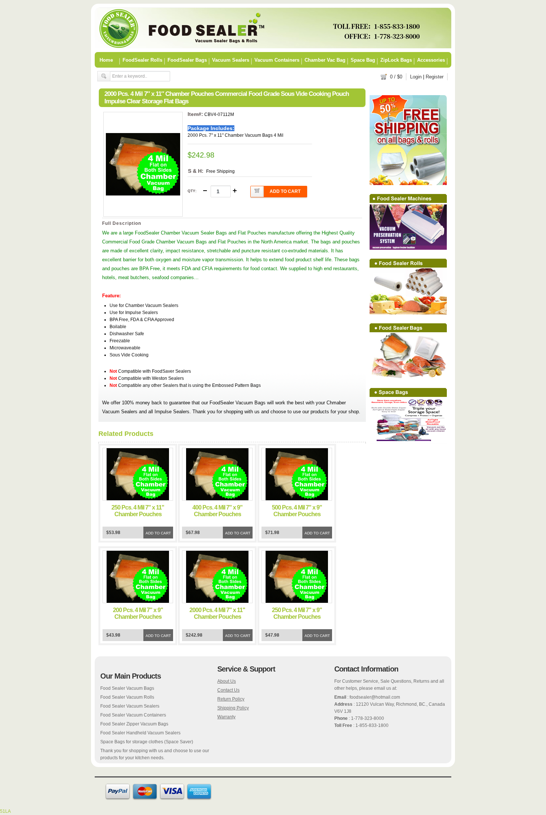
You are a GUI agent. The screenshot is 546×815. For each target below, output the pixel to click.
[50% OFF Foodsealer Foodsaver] (273, 46)
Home (106, 59)
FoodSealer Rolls (142, 59)
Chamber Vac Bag (325, 59)
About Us (226, 681)
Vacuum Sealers (230, 59)
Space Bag (363, 59)
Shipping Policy (233, 708)
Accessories (431, 59)
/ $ (396, 77)
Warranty (226, 716)
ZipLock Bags (396, 59)
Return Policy (230, 699)
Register (434, 77)
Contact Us (228, 690)
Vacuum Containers (276, 59)
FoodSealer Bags (187, 59)
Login (416, 77)
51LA (5, 811)
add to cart (285, 191)
